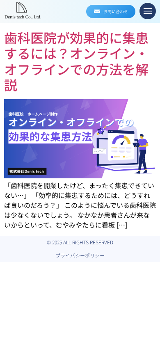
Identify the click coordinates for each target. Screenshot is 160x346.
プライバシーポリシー (80, 255)
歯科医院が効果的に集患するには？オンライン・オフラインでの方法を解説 (76, 61)
